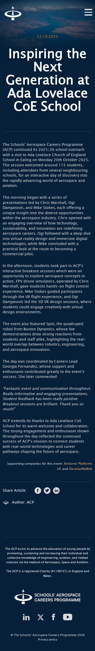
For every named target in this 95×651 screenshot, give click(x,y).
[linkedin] (26, 617)
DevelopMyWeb (80, 469)
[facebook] (53, 617)
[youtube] (68, 617)
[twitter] (40, 617)
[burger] (88, 11)
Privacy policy (47, 639)
